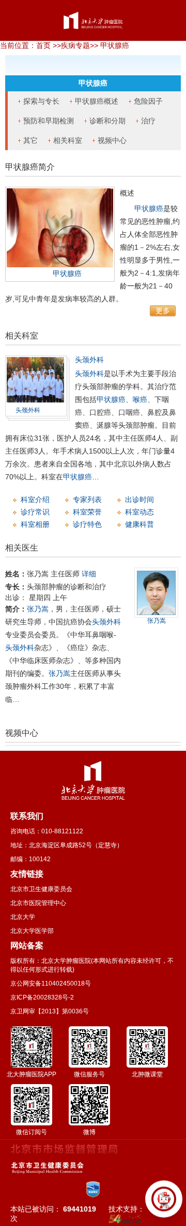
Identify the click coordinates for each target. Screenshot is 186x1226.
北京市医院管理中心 (38, 903)
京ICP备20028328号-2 (42, 997)
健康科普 (139, 524)
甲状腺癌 (67, 273)
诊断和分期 (107, 121)
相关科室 (67, 140)
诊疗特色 (87, 524)
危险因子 (148, 101)
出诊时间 (139, 499)
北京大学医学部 (32, 930)
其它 (30, 140)
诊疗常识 (35, 512)
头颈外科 (28, 410)
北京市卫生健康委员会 (41, 889)
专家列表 (87, 499)
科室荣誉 (87, 512)
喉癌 (140, 399)
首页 (43, 45)
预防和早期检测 (48, 121)
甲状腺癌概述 (96, 101)
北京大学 (22, 917)
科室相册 (35, 524)
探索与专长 (41, 101)
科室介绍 (35, 499)
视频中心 (112, 140)
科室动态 (139, 512)
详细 (89, 574)
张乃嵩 (38, 609)
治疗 (148, 121)
